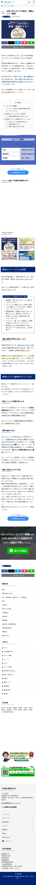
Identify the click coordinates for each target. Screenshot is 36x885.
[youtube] (20, 874)
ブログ (6, 663)
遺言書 (6, 693)
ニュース (6, 659)
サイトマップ (17, 803)
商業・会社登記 (8, 674)
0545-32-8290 (10, 807)
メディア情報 (7, 667)
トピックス (5, 826)
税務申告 (4, 631)
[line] (18, 874)
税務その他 (5, 635)
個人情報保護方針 (6, 803)
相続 (3, 589)
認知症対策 (7, 690)
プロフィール (6, 818)
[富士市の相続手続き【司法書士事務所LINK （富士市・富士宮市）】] (8, 2)
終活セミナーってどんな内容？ (16, 114)
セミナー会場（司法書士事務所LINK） (20, 108)
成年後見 (4, 616)
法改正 (6, 678)
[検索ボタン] (29, 2)
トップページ (6, 814)
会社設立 (4, 605)
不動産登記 (5, 612)
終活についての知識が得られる (18, 121)
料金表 (4, 833)
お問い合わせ (6, 837)
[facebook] (16, 874)
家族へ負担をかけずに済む (16, 126)
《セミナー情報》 (12, 106)
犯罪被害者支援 (6, 628)
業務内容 (4, 829)
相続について (7, 682)
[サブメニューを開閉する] (32, 818)
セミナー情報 (7, 16)
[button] (4, 42)
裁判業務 (6, 686)
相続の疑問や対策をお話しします (18, 116)
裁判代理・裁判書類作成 (9, 624)
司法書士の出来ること (10, 670)
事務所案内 (5, 822)
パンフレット (8, 841)
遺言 (3, 601)
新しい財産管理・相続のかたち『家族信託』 (15, 597)
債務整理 (4, 620)
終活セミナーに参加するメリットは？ (18, 119)
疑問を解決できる (14, 124)
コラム (6, 648)
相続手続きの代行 (7, 593)
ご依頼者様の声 (8, 651)
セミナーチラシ (13, 111)
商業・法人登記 (6, 609)
